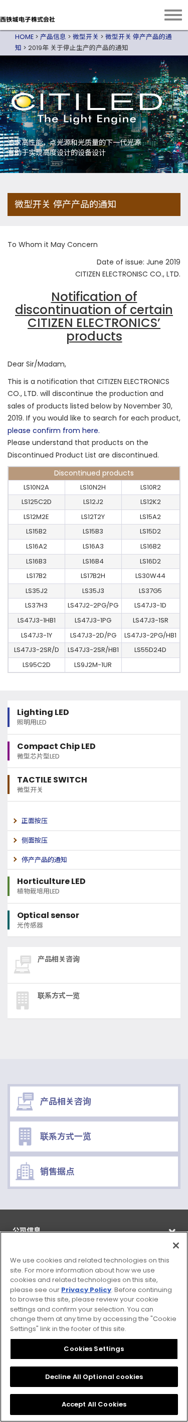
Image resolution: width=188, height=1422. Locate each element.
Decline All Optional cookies (94, 1377)
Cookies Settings (94, 1349)
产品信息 (53, 36)
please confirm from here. (54, 431)
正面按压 (35, 821)
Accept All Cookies (94, 1404)
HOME (24, 36)
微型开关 (86, 36)
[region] (94, 1327)
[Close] (176, 1245)
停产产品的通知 (44, 859)
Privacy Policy (86, 1289)
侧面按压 (35, 840)
